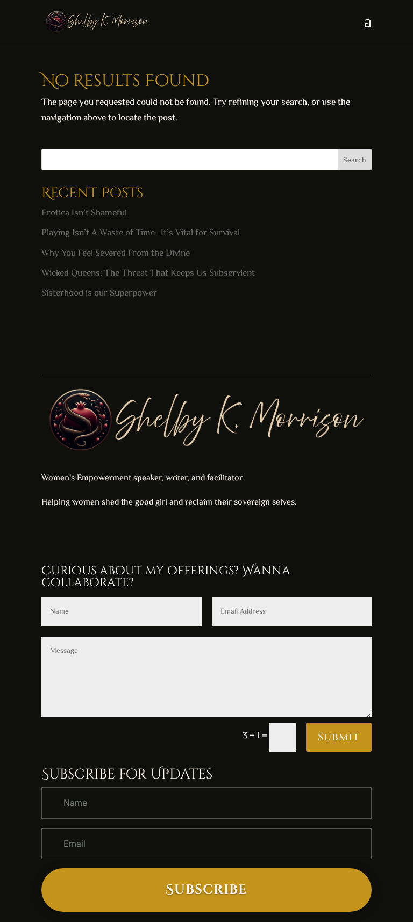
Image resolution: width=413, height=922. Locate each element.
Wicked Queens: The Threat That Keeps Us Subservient (148, 273)
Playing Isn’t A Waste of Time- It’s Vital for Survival (140, 233)
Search (354, 161)
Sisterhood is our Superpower (99, 293)
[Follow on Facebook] (50, 535)
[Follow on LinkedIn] (71, 535)
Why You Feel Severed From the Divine (115, 254)
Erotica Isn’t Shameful (84, 213)
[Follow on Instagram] (93, 535)
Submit (339, 737)
